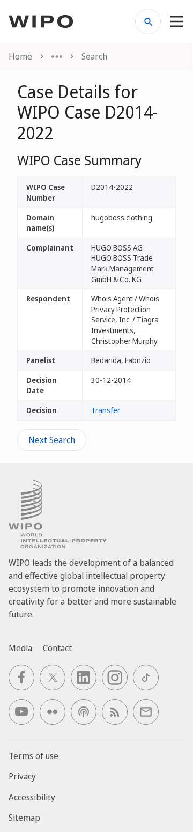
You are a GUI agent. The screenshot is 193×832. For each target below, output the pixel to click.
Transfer (105, 410)
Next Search (51, 440)
